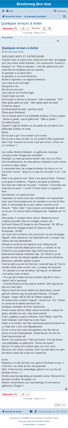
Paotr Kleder (7, 38)
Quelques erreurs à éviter (21, 23)
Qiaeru (47, 421)
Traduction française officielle (30, 421)
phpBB (25, 418)
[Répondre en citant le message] (57, 40)
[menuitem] (9, 11)
